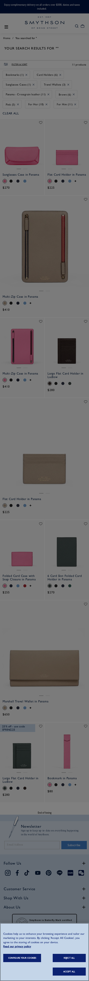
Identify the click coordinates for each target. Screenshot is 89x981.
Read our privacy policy (17, 946)
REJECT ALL (69, 958)
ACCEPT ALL (69, 971)
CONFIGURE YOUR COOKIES (22, 958)
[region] (44, 952)
